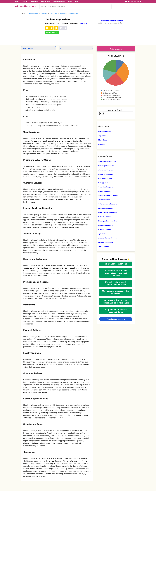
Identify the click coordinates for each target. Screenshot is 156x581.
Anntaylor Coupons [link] (105, 174)
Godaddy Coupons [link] (105, 178)
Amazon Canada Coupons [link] (107, 238)
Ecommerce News (59, 1)
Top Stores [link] (44, 13)
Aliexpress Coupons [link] (105, 170)
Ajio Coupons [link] (103, 234)
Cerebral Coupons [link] (105, 217)
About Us (24, 1)
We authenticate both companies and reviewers (115, 301)
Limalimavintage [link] (73, 13)
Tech (76, 1)
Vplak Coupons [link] (104, 246)
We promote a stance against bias (116, 310)
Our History (34, 1)
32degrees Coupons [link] (105, 208)
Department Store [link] (33, 13)
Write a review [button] (116, 49)
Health (70, 1)
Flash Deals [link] (53, 13)
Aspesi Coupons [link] (104, 191)
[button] (115, 264)
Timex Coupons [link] (104, 200)
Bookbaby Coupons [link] (105, 225)
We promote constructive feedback (115, 292)
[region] (123, 34)
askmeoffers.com (25, 6)
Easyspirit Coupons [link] (105, 242)
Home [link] (23, 13)
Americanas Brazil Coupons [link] (108, 195)
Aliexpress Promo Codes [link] (107, 161)
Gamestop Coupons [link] (105, 187)
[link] (31, 28)
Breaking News (45, 1)
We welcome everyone (116, 264)
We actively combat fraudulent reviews (115, 283)
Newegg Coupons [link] (104, 183)
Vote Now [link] (83, 23)
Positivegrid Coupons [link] (106, 166)
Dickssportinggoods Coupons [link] (109, 221)
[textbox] (75, 6)
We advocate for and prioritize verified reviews (116, 273)
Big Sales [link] (62, 13)
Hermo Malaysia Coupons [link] (107, 212)
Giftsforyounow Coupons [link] (107, 204)
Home (16, 1)
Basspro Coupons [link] (105, 229)
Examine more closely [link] (116, 319)
